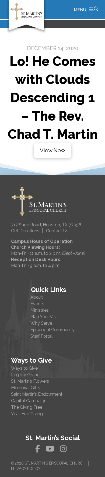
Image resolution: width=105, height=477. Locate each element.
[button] (86, 9)
